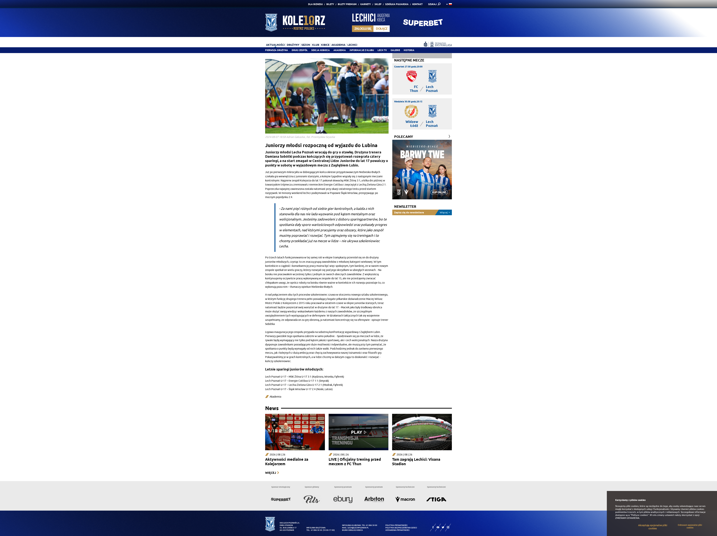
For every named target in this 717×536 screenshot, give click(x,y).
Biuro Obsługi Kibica (352, 530)
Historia (409, 50)
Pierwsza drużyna (276, 50)
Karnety (365, 4)
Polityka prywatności (396, 525)
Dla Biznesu (315, 4)
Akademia (339, 50)
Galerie (395, 50)
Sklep (378, 4)
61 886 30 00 (371, 525)
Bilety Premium (347, 4)
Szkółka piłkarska (397, 4)
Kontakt (417, 4)
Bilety (330, 4)
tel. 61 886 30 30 (314, 530)
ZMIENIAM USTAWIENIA (627, 518)
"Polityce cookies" (639, 515)
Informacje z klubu (362, 50)
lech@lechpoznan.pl (358, 527)
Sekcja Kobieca (320, 50)
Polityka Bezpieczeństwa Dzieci (401, 527)
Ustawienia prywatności (397, 530)
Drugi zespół (300, 50)
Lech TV (382, 50)
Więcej (270, 473)
